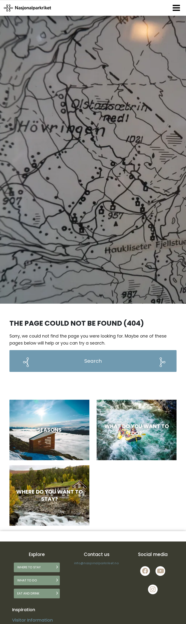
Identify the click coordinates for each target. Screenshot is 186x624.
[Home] (28, 7)
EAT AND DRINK (28, 593)
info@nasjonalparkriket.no (96, 563)
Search (93, 361)
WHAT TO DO (27, 580)
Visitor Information (32, 620)
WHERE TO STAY (29, 567)
